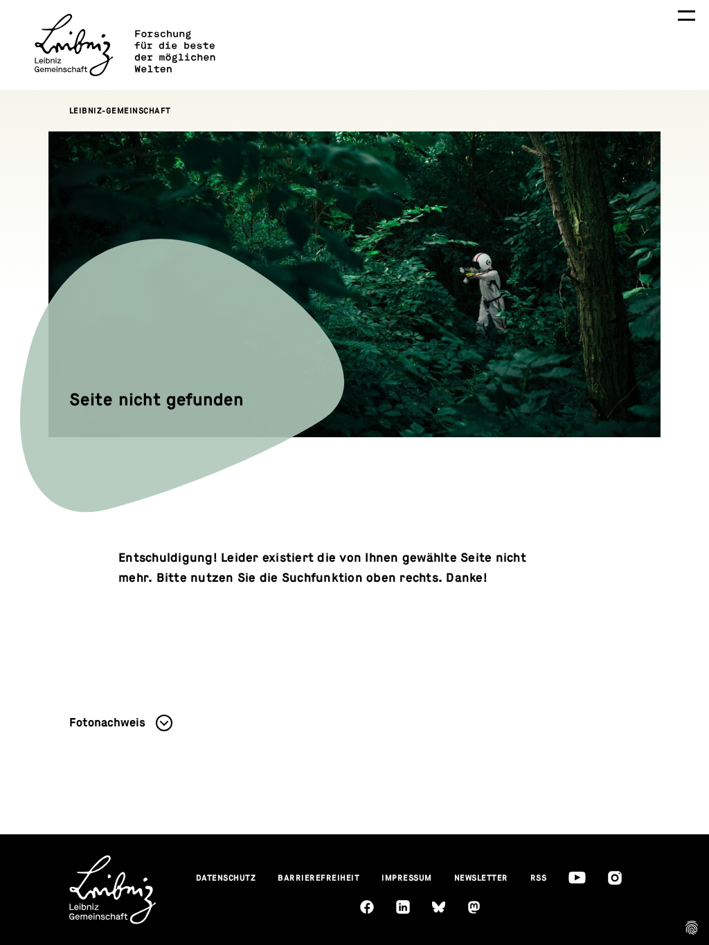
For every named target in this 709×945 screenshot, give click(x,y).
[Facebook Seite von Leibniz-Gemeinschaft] (367, 907)
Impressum (407, 878)
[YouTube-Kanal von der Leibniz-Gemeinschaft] (577, 877)
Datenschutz (226, 878)
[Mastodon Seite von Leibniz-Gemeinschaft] (474, 907)
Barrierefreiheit (318, 878)
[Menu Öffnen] (686, 15)
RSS (538, 878)
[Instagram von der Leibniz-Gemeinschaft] (615, 878)
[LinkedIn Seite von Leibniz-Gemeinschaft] (403, 907)
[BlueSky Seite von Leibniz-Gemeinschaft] (438, 907)
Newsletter (481, 878)
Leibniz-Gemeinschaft (120, 111)
